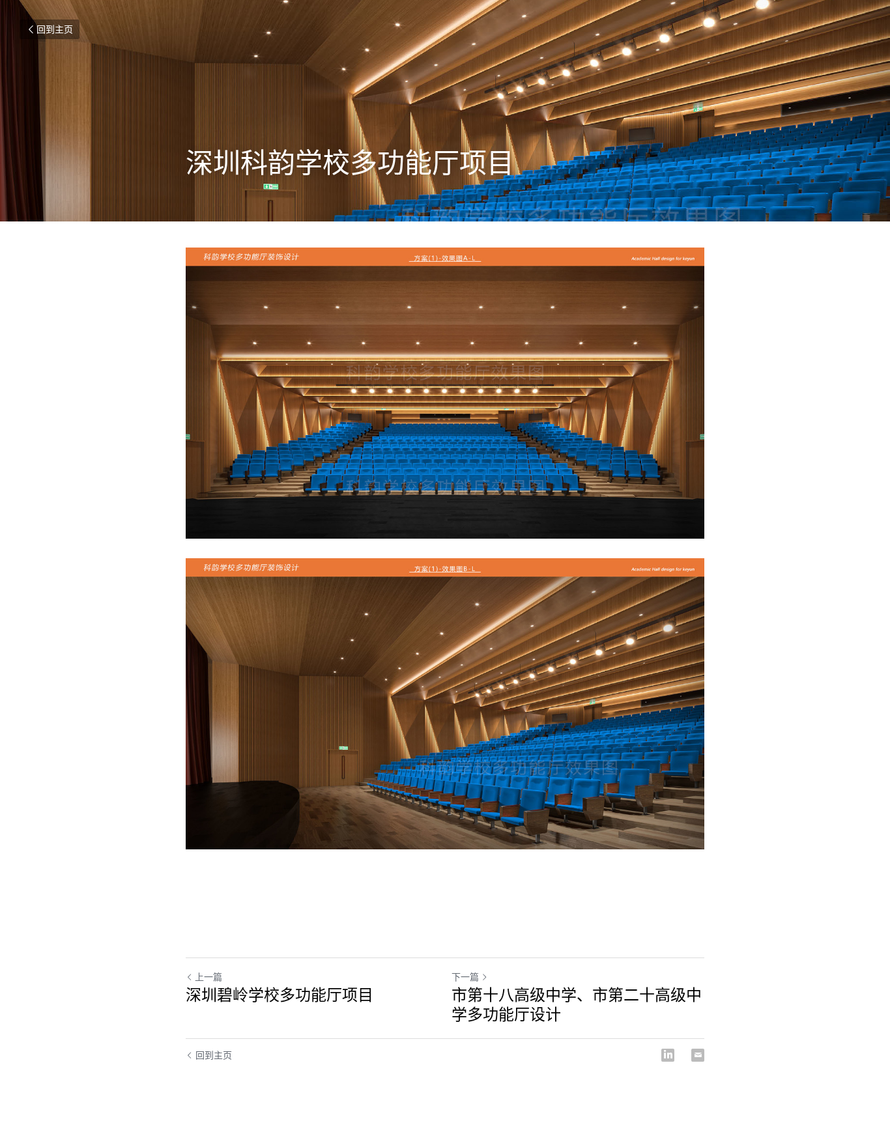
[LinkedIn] (667, 1055)
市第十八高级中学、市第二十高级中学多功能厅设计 (577, 1004)
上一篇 (208, 977)
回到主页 (54, 29)
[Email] (697, 1055)
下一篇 (465, 977)
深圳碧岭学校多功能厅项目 (279, 994)
